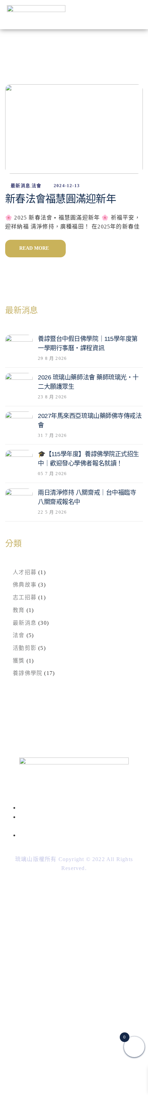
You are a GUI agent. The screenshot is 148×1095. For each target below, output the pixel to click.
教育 (18, 610)
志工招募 (24, 597)
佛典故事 (24, 585)
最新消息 (20, 185)
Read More (35, 248)
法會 (36, 185)
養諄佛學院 (27, 673)
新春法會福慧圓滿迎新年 (60, 198)
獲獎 (18, 661)
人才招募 (24, 572)
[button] (138, 14)
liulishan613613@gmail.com (75, 835)
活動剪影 (24, 648)
